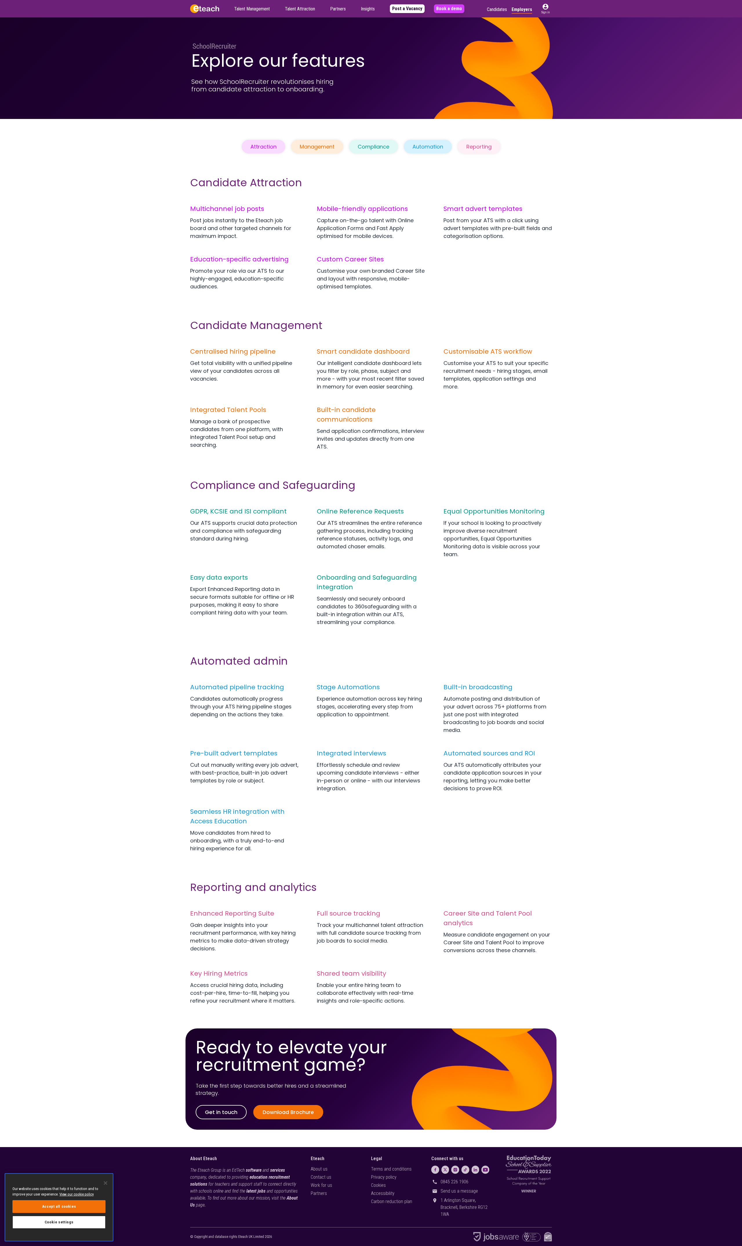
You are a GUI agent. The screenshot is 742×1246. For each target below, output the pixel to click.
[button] (545, 8)
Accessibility (382, 1193)
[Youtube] (485, 1170)
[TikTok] (465, 1170)
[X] (445, 1170)
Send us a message (459, 1191)
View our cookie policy (76, 1194)
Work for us (321, 1185)
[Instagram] (455, 1170)
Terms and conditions (391, 1169)
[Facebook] (435, 1170)
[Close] (105, 1183)
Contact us (321, 1177)
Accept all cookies (59, 1206)
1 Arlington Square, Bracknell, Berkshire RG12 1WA (464, 1207)
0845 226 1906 (454, 1181)
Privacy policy (384, 1177)
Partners (319, 1193)
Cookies (378, 1185)
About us (319, 1169)
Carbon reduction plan (391, 1201)
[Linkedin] (475, 1170)
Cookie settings (59, 1222)
